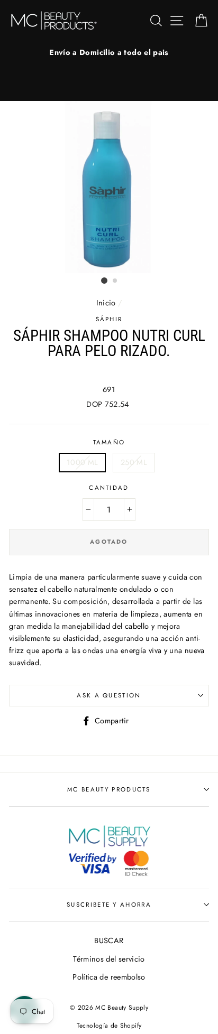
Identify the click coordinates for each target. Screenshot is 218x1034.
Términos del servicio (109, 959)
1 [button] (104, 280)
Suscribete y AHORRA (109, 904)
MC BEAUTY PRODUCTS (109, 789)
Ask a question (109, 695)
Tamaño (109, 442)
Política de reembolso (109, 977)
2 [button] (115, 281)
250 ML (134, 462)
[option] (109, 52)
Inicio (106, 302)
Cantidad (109, 487)
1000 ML (82, 462)
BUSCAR (108, 940)
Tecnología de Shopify (109, 1025)
